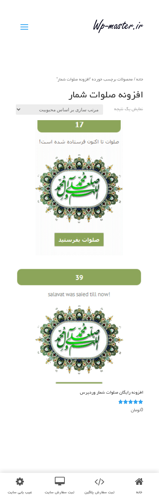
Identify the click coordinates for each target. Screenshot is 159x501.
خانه (139, 79)
